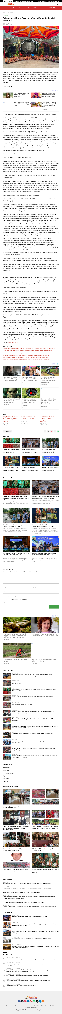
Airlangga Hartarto (9, 773)
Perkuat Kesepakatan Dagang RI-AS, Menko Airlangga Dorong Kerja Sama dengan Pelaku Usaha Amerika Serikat (34, 924)
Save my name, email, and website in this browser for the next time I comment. (25, 596)
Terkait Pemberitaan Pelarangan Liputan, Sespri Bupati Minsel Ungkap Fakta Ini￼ (28, 980)
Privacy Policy (45, 1006)
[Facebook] (19, 1001)
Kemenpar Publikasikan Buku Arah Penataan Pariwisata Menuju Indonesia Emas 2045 (26, 355)
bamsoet (6, 770)
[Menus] (4, 4)
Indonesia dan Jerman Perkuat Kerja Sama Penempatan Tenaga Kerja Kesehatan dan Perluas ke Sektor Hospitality (35, 946)
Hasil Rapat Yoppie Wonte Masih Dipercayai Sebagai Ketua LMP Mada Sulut (32, 733)
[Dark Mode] (56, 4)
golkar (6, 776)
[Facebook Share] (45, 431)
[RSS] (43, 1001)
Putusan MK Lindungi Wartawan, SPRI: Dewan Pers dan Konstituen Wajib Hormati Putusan (27, 888)
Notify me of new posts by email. (13, 603)
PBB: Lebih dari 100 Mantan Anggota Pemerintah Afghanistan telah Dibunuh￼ (27, 975)
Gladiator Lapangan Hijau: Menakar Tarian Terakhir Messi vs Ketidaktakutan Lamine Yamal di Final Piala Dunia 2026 (34, 727)
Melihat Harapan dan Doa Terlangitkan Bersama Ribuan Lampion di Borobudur (29, 418)
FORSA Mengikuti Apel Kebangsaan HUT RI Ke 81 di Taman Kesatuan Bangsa (30, 1)
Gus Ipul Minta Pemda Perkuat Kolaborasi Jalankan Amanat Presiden (21, 892)
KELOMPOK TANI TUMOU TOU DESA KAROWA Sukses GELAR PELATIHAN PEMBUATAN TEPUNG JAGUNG (34, 682)
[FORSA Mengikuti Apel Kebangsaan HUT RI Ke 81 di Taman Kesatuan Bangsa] (7, 698)
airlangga (7, 767)
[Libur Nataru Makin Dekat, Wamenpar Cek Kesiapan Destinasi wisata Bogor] (50, 443)
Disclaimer (53, 1006)
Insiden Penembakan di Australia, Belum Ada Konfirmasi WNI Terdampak (31, 938)
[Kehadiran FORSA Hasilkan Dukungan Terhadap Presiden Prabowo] (45, 839)
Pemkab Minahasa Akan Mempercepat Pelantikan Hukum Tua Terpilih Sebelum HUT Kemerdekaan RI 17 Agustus (34, 756)
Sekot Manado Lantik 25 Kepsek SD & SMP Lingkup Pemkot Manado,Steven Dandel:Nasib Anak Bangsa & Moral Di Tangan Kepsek (32, 675)
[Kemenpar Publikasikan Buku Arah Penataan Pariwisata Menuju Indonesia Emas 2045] (11, 461)
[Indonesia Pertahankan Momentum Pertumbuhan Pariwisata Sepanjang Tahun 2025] (31, 461)
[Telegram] (40, 1001)
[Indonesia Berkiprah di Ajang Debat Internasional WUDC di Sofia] (7, 918)
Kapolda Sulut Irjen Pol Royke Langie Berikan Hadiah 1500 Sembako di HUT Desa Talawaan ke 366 (29, 348)
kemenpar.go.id (13, 342)
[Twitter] (22, 1001)
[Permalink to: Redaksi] (4, 24)
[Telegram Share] (55, 431)
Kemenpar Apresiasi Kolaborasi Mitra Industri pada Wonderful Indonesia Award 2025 (26, 359)
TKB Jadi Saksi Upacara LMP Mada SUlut (23, 704)
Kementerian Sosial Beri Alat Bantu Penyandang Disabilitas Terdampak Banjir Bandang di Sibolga (35, 932)
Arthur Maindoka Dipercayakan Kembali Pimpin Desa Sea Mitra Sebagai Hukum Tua (15, 870)
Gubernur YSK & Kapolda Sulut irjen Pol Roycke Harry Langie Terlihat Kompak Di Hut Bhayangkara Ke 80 (34, 741)
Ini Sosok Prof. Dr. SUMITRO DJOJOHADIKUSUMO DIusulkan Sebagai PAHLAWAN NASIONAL (27, 883)
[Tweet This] (48, 431)
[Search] (58, 4)
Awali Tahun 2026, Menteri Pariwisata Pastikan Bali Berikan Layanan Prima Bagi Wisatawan (27, 350)
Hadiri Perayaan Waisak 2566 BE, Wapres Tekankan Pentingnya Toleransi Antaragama (47, 419)
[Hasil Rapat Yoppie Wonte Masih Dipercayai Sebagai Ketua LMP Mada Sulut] (7, 735)
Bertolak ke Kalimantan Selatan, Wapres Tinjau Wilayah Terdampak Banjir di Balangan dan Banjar (29, 906)
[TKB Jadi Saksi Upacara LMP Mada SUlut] (7, 705)
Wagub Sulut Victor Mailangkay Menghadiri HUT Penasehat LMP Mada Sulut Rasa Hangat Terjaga (33, 749)
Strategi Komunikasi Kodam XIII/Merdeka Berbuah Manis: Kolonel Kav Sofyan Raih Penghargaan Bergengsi (45, 871)
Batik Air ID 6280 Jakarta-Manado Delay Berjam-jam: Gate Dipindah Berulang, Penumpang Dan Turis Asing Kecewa (33, 712)
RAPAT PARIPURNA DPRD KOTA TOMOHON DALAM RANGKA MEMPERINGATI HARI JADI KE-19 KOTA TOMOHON (32, 964)
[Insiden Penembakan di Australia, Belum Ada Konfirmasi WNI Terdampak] (7, 940)
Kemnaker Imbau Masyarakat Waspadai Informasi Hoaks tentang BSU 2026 (23, 902)
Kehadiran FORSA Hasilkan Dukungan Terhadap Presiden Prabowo (45, 849)
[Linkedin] (28, 1001)
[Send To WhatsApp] (58, 431)
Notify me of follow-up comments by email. (15, 599)
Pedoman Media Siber (31, 1007)
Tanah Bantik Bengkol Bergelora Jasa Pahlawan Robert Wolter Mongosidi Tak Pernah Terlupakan (35, 719)
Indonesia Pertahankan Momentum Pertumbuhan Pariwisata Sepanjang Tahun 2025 (25, 357)
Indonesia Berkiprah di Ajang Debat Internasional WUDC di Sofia (29, 916)
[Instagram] (25, 1001)
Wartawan (24, 1006)
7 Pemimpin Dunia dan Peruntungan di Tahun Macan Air (21, 985)
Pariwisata (5, 15)
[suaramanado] (10, 4)
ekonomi (6, 778)
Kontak (31, 1006)
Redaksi (8, 23)
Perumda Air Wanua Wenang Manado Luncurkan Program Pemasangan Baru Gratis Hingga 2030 (32, 959)
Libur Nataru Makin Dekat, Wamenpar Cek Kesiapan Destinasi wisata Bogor (23, 353)
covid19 (6, 781)
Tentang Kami (9, 1006)
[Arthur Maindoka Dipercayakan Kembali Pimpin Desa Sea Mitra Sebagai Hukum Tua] (16, 860)
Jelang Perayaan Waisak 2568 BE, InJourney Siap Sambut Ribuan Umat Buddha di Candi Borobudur (10, 419)
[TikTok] (37, 1001)
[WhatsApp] (34, 1001)
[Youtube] (31, 1001)
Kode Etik (36, 1006)
